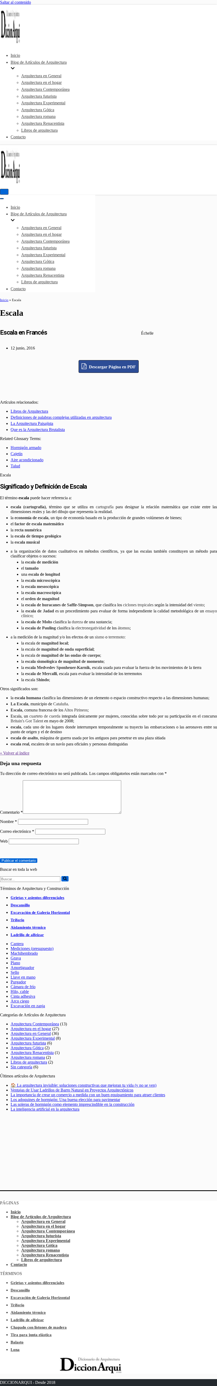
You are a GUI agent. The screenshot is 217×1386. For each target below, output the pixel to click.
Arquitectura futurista (39, 96)
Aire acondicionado (27, 460)
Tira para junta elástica (31, 1335)
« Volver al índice (14, 753)
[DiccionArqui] (16, 42)
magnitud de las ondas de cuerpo (70, 655)
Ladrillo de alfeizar (27, 935)
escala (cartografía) (28, 507)
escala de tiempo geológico (38, 536)
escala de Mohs (38, 622)
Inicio (15, 55)
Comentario (11, 812)
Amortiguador (22, 967)
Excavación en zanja (28, 1006)
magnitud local (54, 643)
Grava (16, 958)
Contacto (18, 137)
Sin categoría (21, 1067)
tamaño (32, 568)
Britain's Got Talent (27, 721)
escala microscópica (42, 580)
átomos (124, 628)
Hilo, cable (20, 991)
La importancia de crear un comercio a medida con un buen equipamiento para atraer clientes (88, 1095)
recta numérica (28, 530)
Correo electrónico (17, 831)
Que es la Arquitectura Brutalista (38, 429)
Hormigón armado (26, 447)
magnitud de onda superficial (67, 649)
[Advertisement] (108, 385)
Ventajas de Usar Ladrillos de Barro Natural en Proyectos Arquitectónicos (72, 1090)
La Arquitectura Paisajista (32, 423)
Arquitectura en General (41, 76)
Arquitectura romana (38, 116)
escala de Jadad (39, 611)
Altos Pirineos (76, 710)
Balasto (17, 1342)
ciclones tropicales (138, 605)
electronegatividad (90, 628)
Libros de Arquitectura (29, 411)
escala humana (28, 698)
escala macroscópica (43, 592)
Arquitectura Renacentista (42, 123)
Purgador (18, 982)
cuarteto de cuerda (44, 716)
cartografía (105, 507)
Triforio (17, 920)
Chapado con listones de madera (39, 1327)
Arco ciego (20, 1001)
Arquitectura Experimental (43, 103)
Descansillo (20, 905)
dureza (77, 622)
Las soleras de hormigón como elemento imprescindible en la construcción (72, 1104)
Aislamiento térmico (28, 927)
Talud (15, 466)
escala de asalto (24, 738)
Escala (16, 710)
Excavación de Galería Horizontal (40, 912)
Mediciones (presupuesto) (32, 948)
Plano (15, 963)
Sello (15, 972)
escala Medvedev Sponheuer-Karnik (57, 667)
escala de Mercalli (41, 673)
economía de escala (31, 517)
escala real (20, 744)
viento (198, 605)
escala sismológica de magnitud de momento (64, 661)
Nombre (8, 821)
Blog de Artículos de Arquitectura (41, 1216)
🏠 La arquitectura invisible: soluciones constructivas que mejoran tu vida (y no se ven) (83, 1085)
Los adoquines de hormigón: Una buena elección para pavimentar (65, 1099)
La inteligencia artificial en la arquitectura (45, 1109)
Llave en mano (23, 977)
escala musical (27, 542)
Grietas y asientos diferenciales (37, 897)
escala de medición (41, 562)
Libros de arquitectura (39, 130)
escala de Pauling (40, 628)
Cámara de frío (23, 986)
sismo (99, 637)
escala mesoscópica (42, 586)
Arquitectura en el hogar (41, 82)
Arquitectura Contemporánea (45, 89)
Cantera (17, 943)
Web (4, 841)
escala (16, 727)
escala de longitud (44, 574)
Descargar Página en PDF (112, 367)
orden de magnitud (42, 598)
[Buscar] (65, 878)
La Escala (19, 704)
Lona (15, 1349)
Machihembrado (24, 953)
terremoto (116, 637)
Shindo (42, 679)
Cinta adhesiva (23, 996)
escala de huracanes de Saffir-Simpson (59, 605)
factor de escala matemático (39, 524)
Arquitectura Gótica (37, 110)
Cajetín (16, 453)
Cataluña (60, 704)
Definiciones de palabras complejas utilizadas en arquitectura (61, 417)
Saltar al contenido (15, 2)
